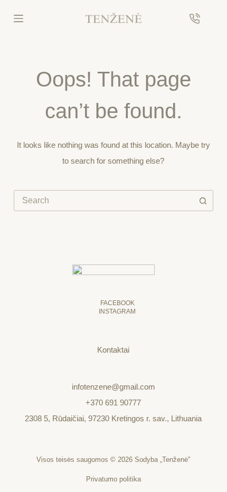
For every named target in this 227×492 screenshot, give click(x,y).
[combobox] (103, 200)
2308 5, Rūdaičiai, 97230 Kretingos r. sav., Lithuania (113, 418)
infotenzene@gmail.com (113, 386)
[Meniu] (18, 18)
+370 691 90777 (113, 402)
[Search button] (203, 201)
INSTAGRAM (117, 311)
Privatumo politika (113, 479)
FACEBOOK (117, 303)
